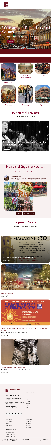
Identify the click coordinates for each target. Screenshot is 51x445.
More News (24, 376)
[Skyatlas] (27, 171)
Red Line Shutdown (7, 293)
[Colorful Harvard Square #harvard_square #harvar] (40, 189)
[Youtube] (31, 171)
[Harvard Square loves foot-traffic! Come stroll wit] (25, 204)
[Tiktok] (35, 171)
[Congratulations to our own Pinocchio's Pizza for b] (25, 189)
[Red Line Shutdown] (25, 277)
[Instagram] (7, 414)
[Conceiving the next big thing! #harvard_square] (11, 189)
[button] (3, 136)
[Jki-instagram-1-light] (23, 171)
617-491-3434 (45, 439)
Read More (6, 260)
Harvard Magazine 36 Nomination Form (18, 257)
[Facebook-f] (16, 171)
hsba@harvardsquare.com (43, 440)
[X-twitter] (19, 171)
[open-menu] (47, 5)
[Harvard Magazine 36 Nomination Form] (25, 249)
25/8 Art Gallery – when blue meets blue (13, 367)
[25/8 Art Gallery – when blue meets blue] (25, 352)
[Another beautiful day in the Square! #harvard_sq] (11, 204)
